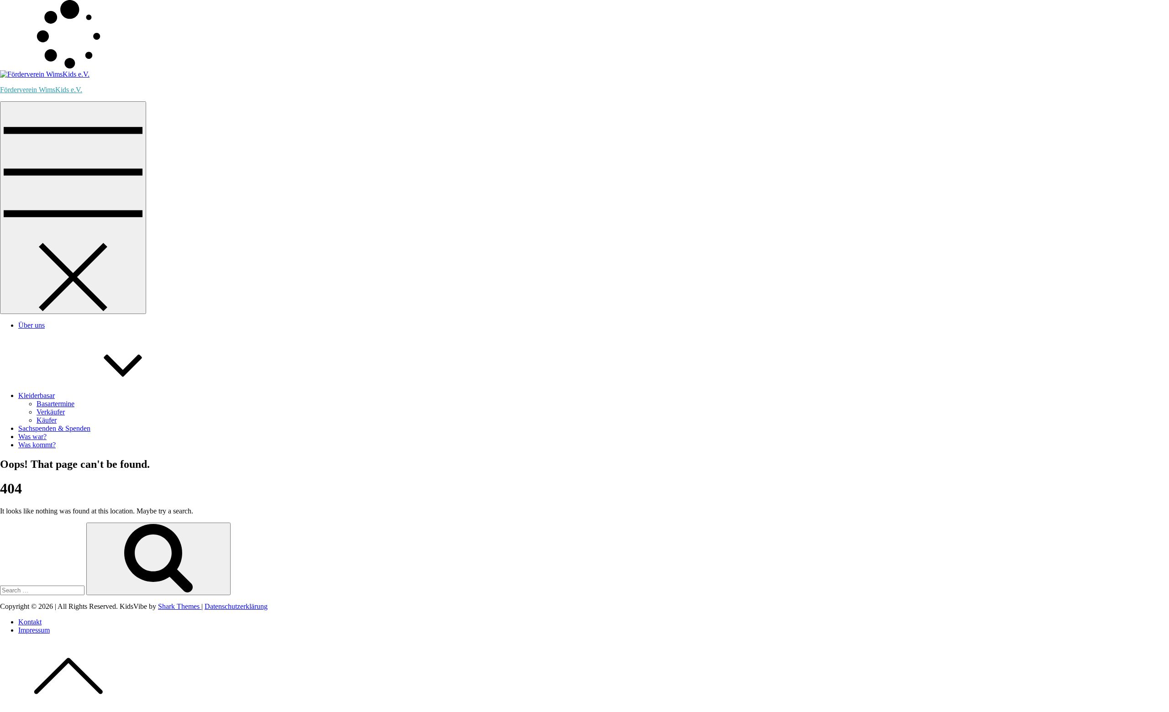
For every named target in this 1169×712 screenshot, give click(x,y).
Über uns (31, 325)
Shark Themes (179, 606)
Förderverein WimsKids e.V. (41, 90)
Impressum (34, 630)
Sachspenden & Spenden (54, 428)
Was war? (32, 436)
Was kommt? (37, 445)
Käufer (47, 420)
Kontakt (30, 622)
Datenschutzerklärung (236, 606)
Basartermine (55, 404)
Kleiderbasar (36, 395)
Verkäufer (51, 412)
